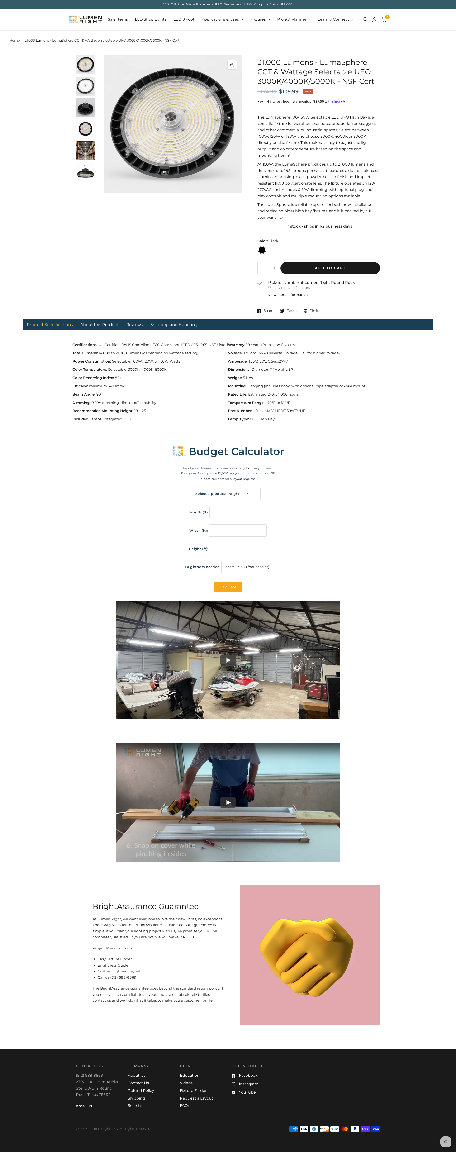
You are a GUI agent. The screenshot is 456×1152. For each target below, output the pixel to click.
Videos (186, 1083)
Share (268, 311)
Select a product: (210, 494)
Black (261, 249)
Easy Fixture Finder (115, 959)
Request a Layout (196, 1098)
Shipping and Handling (174, 324)
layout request (244, 479)
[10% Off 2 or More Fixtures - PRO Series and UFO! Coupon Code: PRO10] (228, 4)
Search (134, 1105)
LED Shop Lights (150, 19)
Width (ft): (198, 530)
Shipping (136, 1098)
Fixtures (258, 19)
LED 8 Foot (184, 19)
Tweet (292, 311)
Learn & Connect (333, 19)
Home (15, 40)
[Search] (365, 19)
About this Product (99, 324)
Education (190, 1075)
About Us (137, 1075)
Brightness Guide (113, 965)
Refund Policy (141, 1090)
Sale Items (118, 19)
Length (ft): (199, 512)
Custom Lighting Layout (119, 971)
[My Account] (374, 19)
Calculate (228, 587)
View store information (288, 295)
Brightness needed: (203, 567)
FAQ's (185, 1105)
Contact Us (138, 1083)
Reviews (134, 324)
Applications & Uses (220, 19)
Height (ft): (198, 549)
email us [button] (84, 1106)
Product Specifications (50, 324)
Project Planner (291, 19)
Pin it (314, 311)
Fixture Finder (193, 1090)
